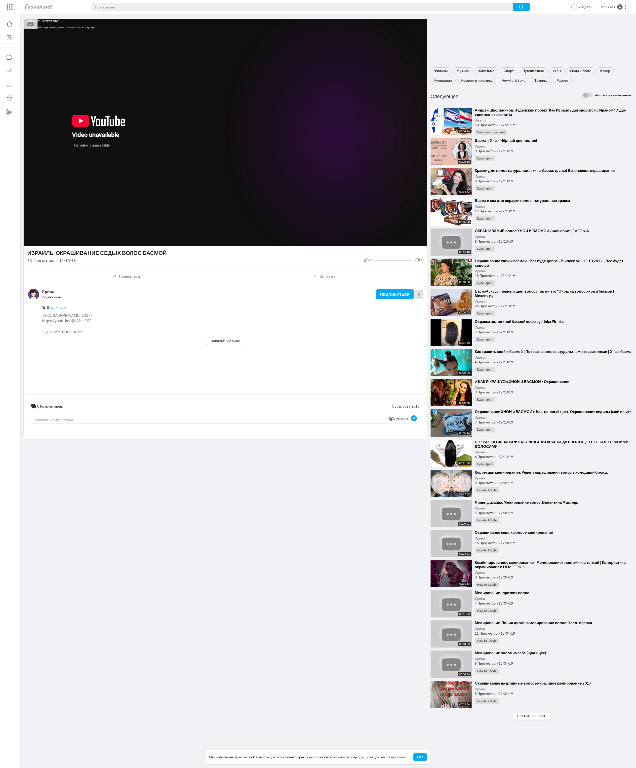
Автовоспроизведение (613, 95)
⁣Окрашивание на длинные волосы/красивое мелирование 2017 (533, 683)
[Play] (30, 239)
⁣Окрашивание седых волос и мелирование (514, 532)
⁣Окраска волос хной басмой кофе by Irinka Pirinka (519, 321)
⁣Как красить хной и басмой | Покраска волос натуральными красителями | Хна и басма (553, 351)
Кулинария (443, 80)
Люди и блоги (580, 71)
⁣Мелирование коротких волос (502, 592)
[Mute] (411, 239)
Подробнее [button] (396, 757)
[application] (225, 132)
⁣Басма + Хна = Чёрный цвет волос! (506, 140)
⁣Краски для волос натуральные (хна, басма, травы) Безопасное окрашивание (545, 170)
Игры (557, 71)
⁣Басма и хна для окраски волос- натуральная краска (522, 200)
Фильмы (441, 71)
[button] (613, 7)
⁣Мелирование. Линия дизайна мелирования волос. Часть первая (533, 622)
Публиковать (399, 418)
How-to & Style (513, 80)
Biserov (480, 120)
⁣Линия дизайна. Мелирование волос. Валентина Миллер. (526, 502)
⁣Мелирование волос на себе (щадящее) (510, 653)
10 (403, 239)
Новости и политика (477, 80)
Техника (541, 80)
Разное (562, 80)
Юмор (605, 71)
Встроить (327, 276)
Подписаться (395, 294)
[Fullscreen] (419, 239)
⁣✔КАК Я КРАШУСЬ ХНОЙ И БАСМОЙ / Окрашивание (522, 381)
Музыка (463, 71)
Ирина (480, 146)
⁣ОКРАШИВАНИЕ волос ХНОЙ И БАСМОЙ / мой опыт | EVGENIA (532, 231)
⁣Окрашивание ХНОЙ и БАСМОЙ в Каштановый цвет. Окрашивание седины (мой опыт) (553, 411)
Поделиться (129, 276)
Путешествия (533, 71)
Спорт (509, 71)
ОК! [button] (420, 757)
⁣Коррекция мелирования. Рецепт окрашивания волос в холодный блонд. (541, 472)
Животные (486, 71)
